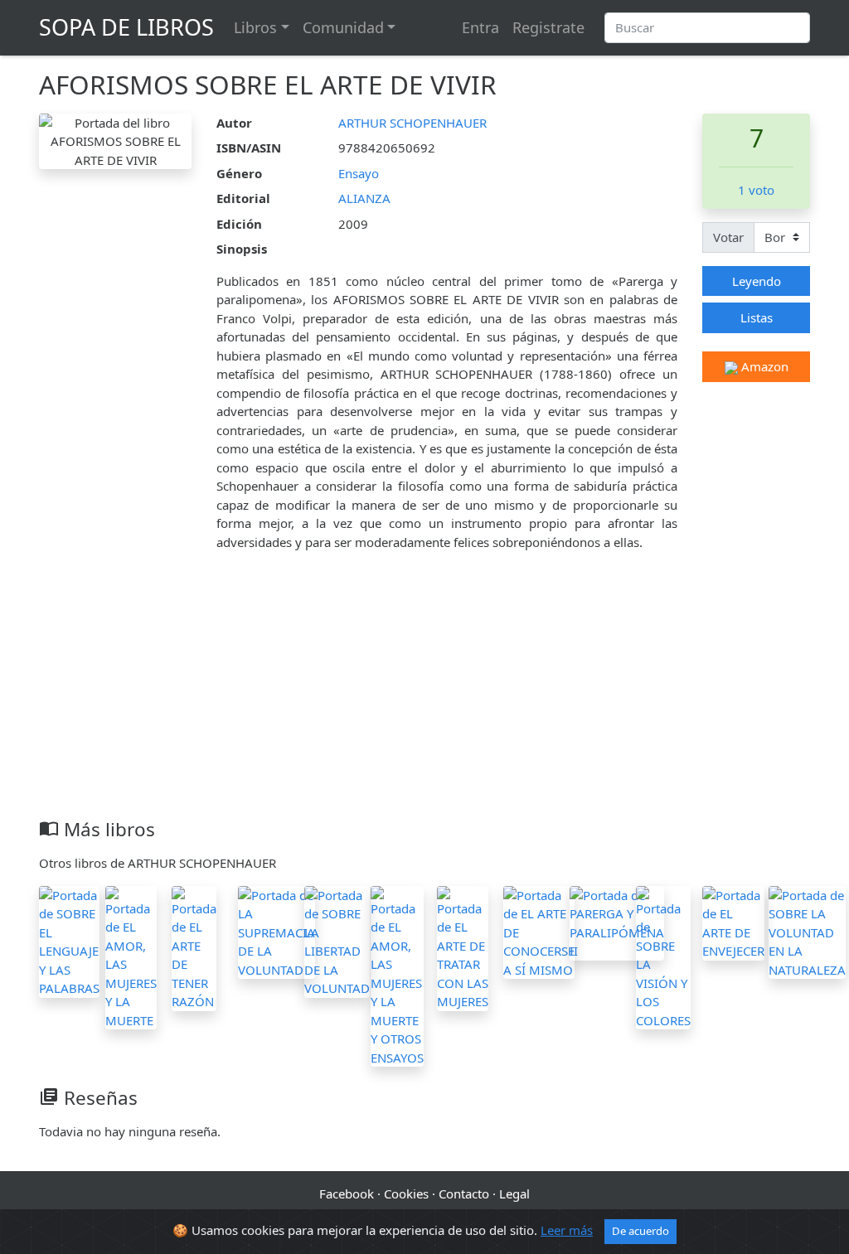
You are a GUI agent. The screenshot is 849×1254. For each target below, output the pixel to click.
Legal (514, 1193)
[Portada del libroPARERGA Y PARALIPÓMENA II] (617, 921)
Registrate (548, 27)
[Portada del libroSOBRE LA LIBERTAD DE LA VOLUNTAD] (337, 940)
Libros (255, 27)
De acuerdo (640, 1230)
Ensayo (358, 173)
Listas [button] (756, 317)
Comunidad (343, 27)
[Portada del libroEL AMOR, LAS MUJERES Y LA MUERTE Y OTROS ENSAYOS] (397, 974)
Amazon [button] (763, 366)
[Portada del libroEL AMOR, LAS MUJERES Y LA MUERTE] (131, 955)
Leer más (567, 1230)
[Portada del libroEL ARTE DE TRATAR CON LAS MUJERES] (462, 946)
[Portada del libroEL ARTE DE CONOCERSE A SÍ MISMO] (539, 930)
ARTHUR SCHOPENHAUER (412, 122)
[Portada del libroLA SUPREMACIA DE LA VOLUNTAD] (276, 930)
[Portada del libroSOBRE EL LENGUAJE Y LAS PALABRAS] (69, 940)
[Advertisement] (424, 694)
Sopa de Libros (126, 27)
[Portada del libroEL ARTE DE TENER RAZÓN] (194, 946)
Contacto (464, 1193)
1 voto (756, 190)
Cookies (406, 1193)
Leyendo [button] (756, 281)
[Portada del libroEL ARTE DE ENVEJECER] (733, 921)
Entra (480, 27)
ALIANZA (364, 198)
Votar (728, 237)
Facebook (346, 1193)
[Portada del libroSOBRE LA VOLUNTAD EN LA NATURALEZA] (807, 930)
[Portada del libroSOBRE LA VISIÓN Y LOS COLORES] (663, 955)
